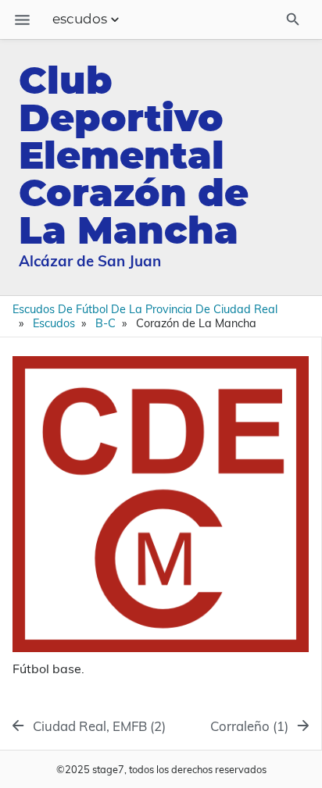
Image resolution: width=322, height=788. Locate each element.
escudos (79, 19)
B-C (105, 323)
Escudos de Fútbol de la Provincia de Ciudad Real (145, 309)
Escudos (54, 323)
